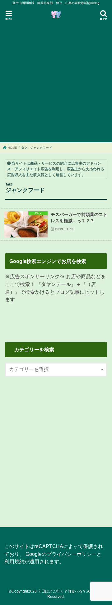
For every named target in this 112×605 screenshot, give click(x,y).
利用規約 (14, 561)
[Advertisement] (56, 82)
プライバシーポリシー (71, 554)
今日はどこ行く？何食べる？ (62, 591)
